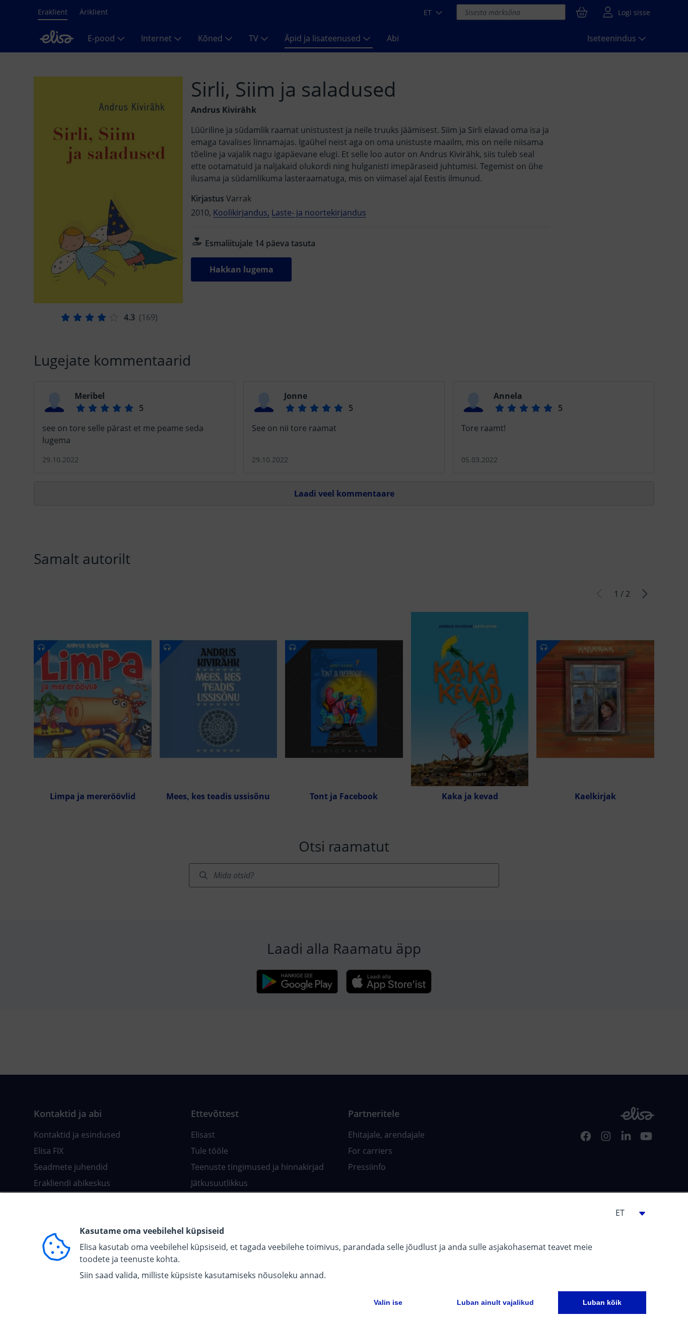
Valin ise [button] (388, 1302)
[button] (626, 1213)
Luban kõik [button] (602, 1302)
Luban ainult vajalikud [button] (495, 1302)
